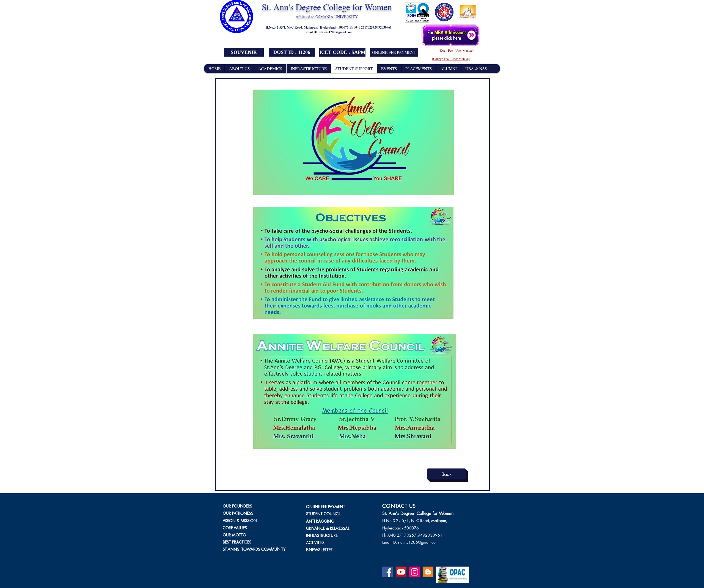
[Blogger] (428, 572)
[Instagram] (414, 572)
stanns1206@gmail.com (336, 32)
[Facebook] (387, 572)
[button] (292, 52)
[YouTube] (401, 572)
